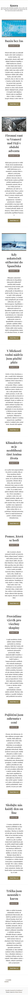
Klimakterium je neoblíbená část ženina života (14, 450)
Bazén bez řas (14, 41)
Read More (13, 104)
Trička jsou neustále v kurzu (14, 894)
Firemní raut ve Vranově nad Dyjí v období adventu (14, 143)
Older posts (8, 980)
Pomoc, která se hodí (14, 538)
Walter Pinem (18, 992)
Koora (14, 5)
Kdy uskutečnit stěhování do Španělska (14, 260)
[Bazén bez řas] (14, 28)
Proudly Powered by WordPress (14, 990)
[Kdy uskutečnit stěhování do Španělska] (14, 242)
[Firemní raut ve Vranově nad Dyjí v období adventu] (14, 124)
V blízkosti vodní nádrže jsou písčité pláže (14, 356)
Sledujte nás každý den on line (14, 809)
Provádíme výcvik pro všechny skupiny (14, 622)
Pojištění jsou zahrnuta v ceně (14, 718)
